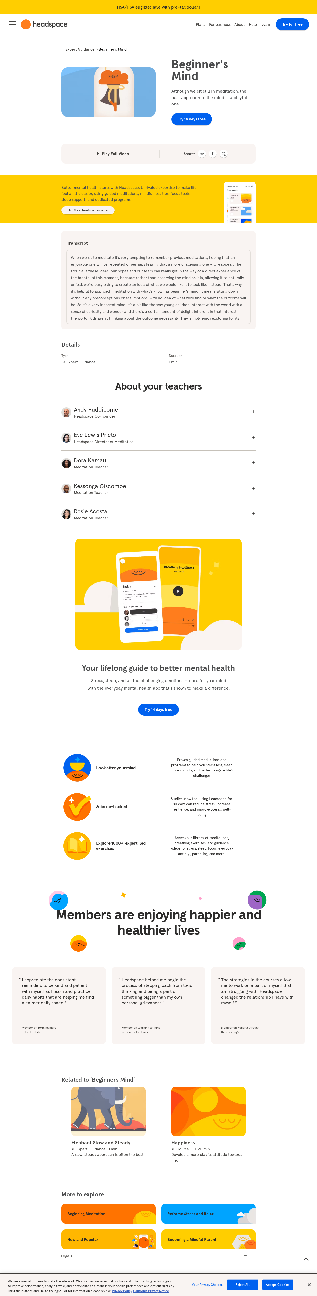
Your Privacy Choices (207, 1284)
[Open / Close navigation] (12, 24)
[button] (202, 154)
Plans (200, 24)
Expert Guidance (80, 49)
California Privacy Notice (151, 1291)
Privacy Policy (122, 1291)
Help (253, 24)
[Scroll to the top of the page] (306, 1259)
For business (219, 24)
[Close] (309, 1284)
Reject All (242, 1284)
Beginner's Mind (113, 49)
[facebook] (213, 154)
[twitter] (224, 154)
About (239, 24)
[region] (158, 1285)
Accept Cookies (278, 1284)
